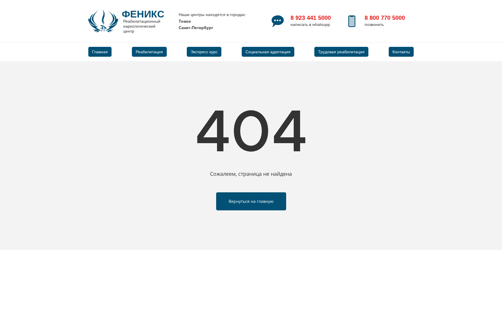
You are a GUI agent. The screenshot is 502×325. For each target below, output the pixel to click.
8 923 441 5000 (311, 18)
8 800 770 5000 (385, 18)
